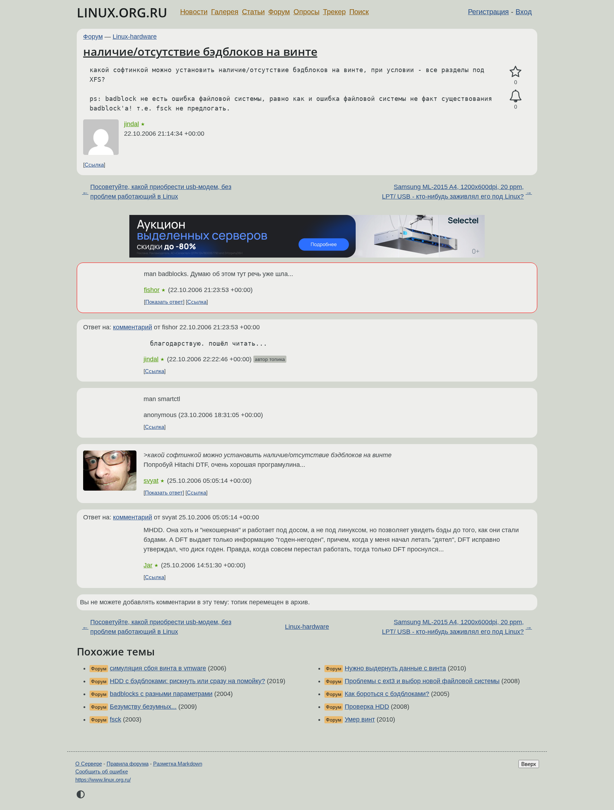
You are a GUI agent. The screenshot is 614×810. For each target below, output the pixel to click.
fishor (152, 289)
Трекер (334, 12)
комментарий (132, 327)
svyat (151, 480)
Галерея (224, 12)
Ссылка (94, 165)
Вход (524, 12)
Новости (194, 12)
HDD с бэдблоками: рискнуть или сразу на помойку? (187, 681)
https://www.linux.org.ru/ (103, 780)
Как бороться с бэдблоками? (387, 693)
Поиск (359, 12)
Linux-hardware (135, 36)
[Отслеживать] (515, 96)
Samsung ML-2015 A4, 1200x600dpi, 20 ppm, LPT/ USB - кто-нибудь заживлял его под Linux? (453, 191)
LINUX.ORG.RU (122, 12)
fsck (115, 719)
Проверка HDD (367, 706)
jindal (131, 124)
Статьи (253, 12)
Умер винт (360, 719)
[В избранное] (515, 72)
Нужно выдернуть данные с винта (395, 668)
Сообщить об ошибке (101, 771)
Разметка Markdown (177, 764)
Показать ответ (164, 302)
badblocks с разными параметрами (161, 693)
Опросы (306, 12)
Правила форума (128, 764)
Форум (279, 12)
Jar (148, 565)
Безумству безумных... (143, 706)
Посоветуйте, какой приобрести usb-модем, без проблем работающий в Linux (160, 191)
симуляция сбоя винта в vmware (158, 668)
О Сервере (88, 764)
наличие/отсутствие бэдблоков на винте (200, 51)
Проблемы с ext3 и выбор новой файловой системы (422, 681)
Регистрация (488, 12)
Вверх (528, 764)
